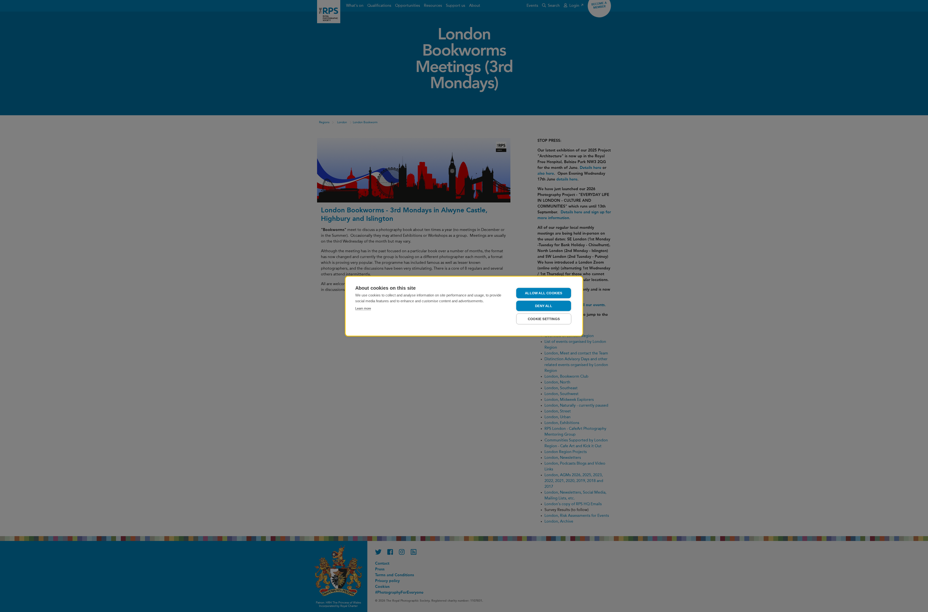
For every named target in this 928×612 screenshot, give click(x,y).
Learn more (363, 308)
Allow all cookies (543, 293)
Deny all (543, 306)
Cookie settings (544, 319)
